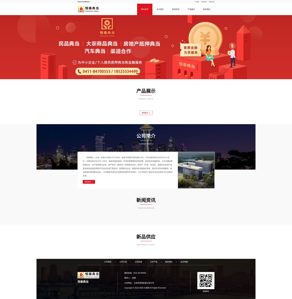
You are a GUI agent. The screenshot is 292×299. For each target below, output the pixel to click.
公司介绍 (123, 262)
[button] (141, 73)
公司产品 (153, 262)
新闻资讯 (175, 9)
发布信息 (204, 2)
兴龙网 (197, 2)
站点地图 (184, 262)
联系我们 (206, 9)
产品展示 (191, 9)
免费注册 (211, 2)
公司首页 (107, 262)
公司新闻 (138, 262)
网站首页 (144, 9)
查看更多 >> (146, 113)
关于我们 (160, 9)
